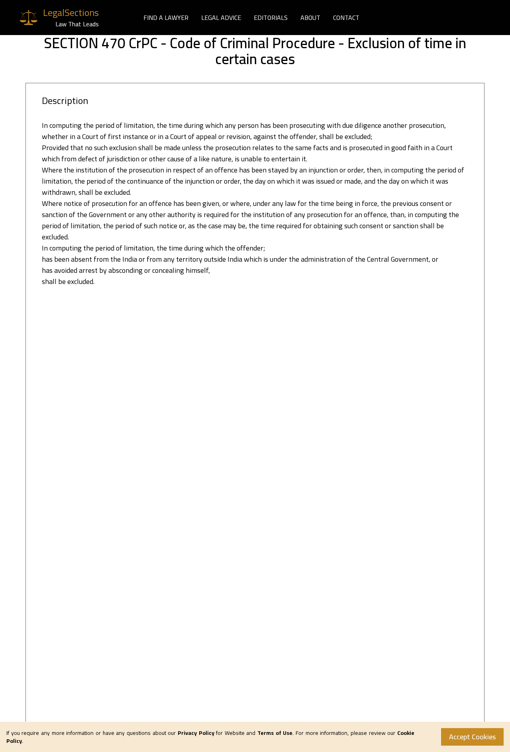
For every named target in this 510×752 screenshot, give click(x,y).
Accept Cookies (472, 736)
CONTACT (346, 18)
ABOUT (310, 18)
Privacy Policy (196, 733)
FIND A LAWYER (165, 18)
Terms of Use (274, 733)
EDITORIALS (271, 18)
